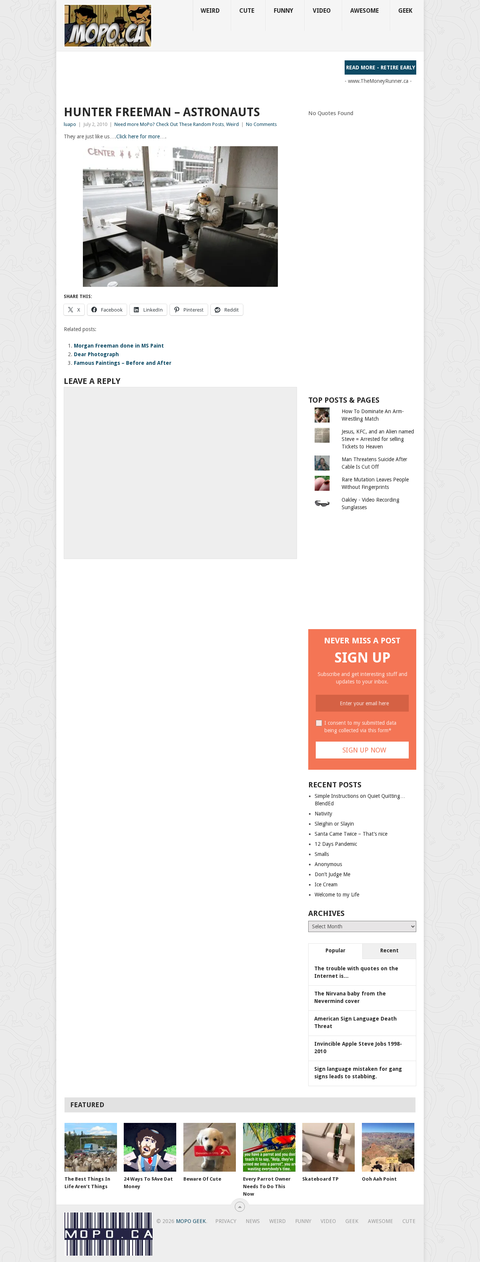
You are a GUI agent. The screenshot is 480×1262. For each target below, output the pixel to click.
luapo (70, 124)
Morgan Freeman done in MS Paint (119, 346)
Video (322, 10)
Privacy (225, 1221)
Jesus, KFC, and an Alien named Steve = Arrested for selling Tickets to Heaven (378, 439)
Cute (246, 10)
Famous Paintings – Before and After (122, 363)
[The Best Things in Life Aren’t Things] (90, 1147)
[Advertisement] (200, 77)
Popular (335, 950)
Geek (405, 10)
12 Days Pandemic (336, 844)
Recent (389, 950)
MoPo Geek (191, 1221)
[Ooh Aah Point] (388, 1147)
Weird (210, 10)
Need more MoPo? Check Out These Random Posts (169, 124)
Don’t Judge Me (332, 874)
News (253, 1221)
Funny (283, 10)
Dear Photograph (96, 354)
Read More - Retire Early (380, 67)
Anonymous (328, 864)
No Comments (261, 124)
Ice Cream (326, 884)
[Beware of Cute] (209, 1147)
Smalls (322, 854)
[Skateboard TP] (328, 1147)
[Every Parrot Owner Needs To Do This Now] (269, 1147)
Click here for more (138, 136)
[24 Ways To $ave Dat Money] (150, 1147)
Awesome (364, 10)
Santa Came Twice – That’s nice (351, 834)
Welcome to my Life (337, 895)
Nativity (323, 814)
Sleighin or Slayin (334, 824)
